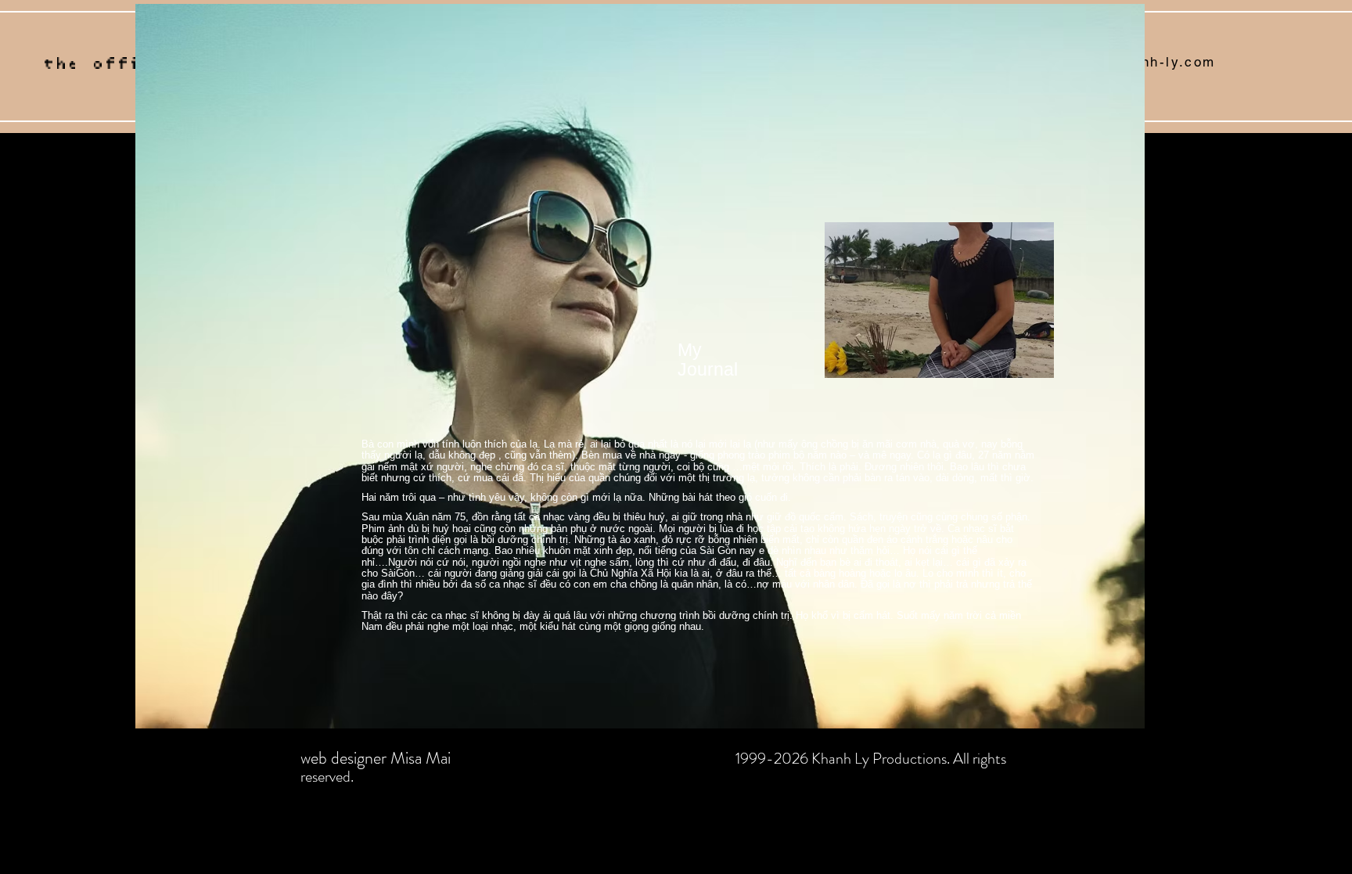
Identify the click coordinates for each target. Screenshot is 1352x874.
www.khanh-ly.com (1145, 62)
